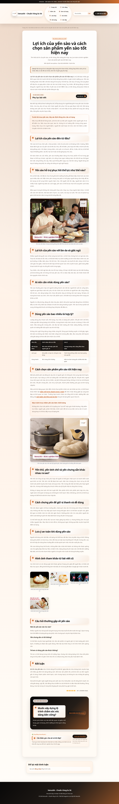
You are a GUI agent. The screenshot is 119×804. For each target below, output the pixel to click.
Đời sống (53, 20)
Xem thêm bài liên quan (76, 713)
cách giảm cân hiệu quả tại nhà (46, 397)
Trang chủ (53, 7)
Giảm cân (52, 11)
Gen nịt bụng (63, 11)
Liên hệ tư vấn (101, 13)
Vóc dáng (63, 7)
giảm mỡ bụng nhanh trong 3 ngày (52, 392)
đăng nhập (38, 769)
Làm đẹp (53, 15)
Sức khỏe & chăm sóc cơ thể (36, 27)
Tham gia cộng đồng (79, 736)
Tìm (89, 13)
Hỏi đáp (64, 20)
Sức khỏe (63, 15)
